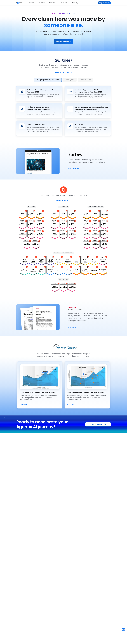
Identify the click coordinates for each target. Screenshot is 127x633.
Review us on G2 (62, 200)
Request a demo (104, 3)
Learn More (24, 405)
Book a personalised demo (96, 424)
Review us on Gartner (62, 72)
